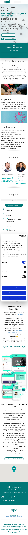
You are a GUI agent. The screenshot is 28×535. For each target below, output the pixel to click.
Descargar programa (14, 205)
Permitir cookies (14, 288)
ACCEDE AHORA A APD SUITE (14, 459)
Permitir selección (14, 293)
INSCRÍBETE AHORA (14, 532)
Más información (8, 35)
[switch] (24, 267)
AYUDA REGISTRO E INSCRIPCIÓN (14, 346)
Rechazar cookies (14, 298)
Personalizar (19, 283)
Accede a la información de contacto (14, 516)
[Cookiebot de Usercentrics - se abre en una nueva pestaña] (19, 236)
